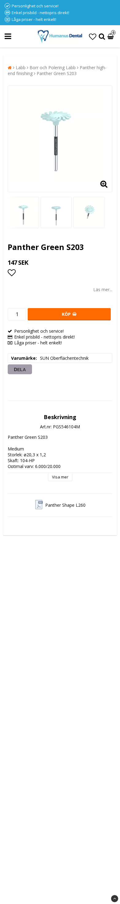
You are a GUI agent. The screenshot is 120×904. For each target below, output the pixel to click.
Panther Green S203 (57, 73)
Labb (21, 67)
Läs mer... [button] (102, 289)
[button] (92, 36)
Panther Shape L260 (65, 505)
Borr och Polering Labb (53, 67)
